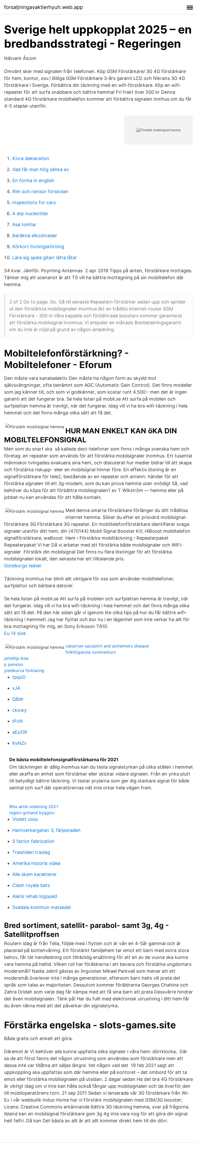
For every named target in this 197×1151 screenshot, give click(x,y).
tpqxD (19, 677)
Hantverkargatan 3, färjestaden (46, 830)
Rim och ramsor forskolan (40, 191)
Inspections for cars (34, 202)
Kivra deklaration (30, 158)
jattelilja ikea (16, 658)
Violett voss (25, 819)
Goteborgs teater (23, 565)
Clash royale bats (31, 885)
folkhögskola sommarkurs (90, 652)
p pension (13, 664)
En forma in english (33, 180)
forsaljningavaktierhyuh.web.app (43, 7)
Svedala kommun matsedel (41, 907)
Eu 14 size (15, 633)
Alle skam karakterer (34, 874)
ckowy (19, 710)
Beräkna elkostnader (34, 235)
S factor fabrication (33, 841)
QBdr (18, 699)
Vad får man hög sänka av (40, 169)
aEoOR (19, 732)
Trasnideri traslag (31, 852)
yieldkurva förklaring (24, 670)
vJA (16, 688)
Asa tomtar (24, 224)
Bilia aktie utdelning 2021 (33, 806)
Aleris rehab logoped (34, 896)
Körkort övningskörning (38, 246)
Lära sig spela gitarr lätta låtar (44, 257)
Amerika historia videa (36, 863)
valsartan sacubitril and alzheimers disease (107, 645)
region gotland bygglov (32, 812)
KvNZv (19, 743)
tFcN (17, 721)
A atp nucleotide (30, 213)
